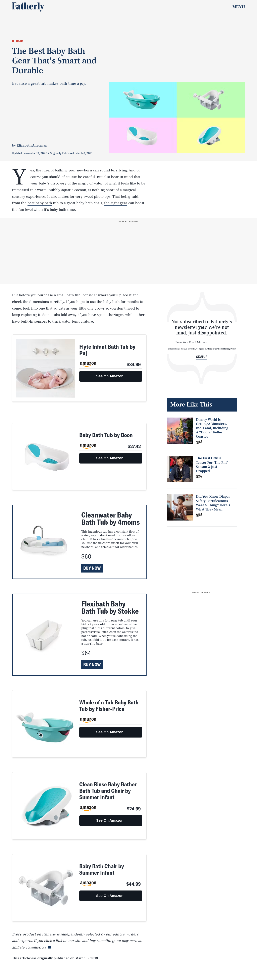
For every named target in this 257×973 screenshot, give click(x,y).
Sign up (201, 357)
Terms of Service (214, 348)
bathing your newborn (73, 170)
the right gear (115, 203)
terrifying (119, 170)
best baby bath (40, 203)
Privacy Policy (230, 348)
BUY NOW (92, 568)
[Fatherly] (28, 7)
